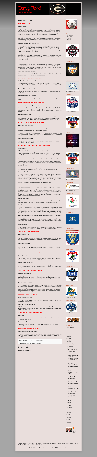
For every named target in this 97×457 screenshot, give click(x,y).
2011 (68, 419)
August (69, 398)
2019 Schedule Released (73, 376)
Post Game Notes (71, 370)
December (70, 343)
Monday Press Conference (73, 366)
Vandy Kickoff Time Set (72, 349)
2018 (68, 341)
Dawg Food (29, 7)
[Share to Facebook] (41, 340)
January (70, 408)
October (69, 346)
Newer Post (20, 383)
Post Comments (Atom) (28, 385)
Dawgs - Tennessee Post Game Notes (73, 356)
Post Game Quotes (71, 351)
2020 (68, 338)
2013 (68, 416)
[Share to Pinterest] (42, 340)
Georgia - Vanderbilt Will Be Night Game (73, 369)
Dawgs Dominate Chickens (73, 388)
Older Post (60, 383)
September (70, 348)
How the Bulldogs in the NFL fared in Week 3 (72, 364)
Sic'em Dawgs (69, 38)
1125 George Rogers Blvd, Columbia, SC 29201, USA (31, 343)
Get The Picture (70, 36)
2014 (68, 414)
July (69, 400)
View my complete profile (74, 431)
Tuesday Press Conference (73, 375)
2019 (68, 340)
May (69, 402)
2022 (68, 335)
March (69, 405)
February (70, 407)
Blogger (66, 447)
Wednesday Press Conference (71, 362)
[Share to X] (40, 340)
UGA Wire (69, 39)
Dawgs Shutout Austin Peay (73, 396)
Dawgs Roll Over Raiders (73, 381)
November (70, 344)
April (69, 403)
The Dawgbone (70, 35)
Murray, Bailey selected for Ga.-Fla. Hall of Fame (73, 359)
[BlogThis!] (38, 340)
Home (40, 383)
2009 (68, 422)
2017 (68, 411)
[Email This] (37, 340)
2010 (68, 421)
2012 (68, 417)
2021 (68, 336)
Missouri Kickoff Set (72, 385)
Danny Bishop (25, 340)
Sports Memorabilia (70, 327)
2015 (68, 412)
